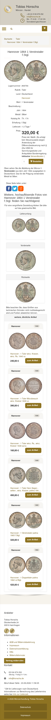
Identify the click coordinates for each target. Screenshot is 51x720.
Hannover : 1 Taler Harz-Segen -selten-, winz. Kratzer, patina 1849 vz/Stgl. (25, 490)
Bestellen (37, 161)
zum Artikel (32, 360)
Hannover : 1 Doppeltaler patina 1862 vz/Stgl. (24, 578)
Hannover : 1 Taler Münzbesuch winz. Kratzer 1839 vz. (24, 399)
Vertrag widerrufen (15, 660)
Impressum (14, 645)
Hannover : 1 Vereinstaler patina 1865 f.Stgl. (24, 534)
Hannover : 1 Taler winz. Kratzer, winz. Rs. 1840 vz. (24, 354)
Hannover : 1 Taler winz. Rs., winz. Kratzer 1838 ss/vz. (25, 444)
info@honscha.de (33, 16)
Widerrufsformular (17, 655)
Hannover (26, 98)
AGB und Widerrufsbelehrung (22, 642)
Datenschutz (25, 707)
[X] (12, 630)
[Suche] (11, 29)
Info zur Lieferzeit (20, 694)
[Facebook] (6, 630)
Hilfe (11, 652)
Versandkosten (37, 156)
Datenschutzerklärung (19, 648)
